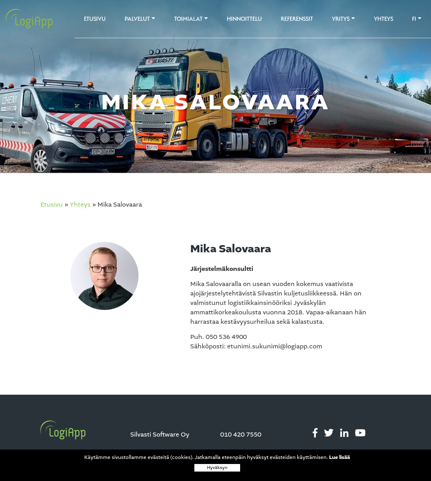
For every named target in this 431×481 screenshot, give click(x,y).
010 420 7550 (240, 435)
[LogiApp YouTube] (360, 433)
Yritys (341, 18)
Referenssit (297, 18)
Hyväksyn (217, 468)
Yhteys (383, 18)
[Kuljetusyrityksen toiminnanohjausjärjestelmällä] (27, 19)
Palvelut (137, 18)
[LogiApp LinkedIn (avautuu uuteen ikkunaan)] (344, 433)
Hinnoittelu (244, 18)
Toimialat (188, 18)
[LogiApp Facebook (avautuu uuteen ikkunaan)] (315, 433)
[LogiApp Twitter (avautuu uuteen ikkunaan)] (329, 433)
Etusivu (95, 18)
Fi (414, 18)
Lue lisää (339, 457)
